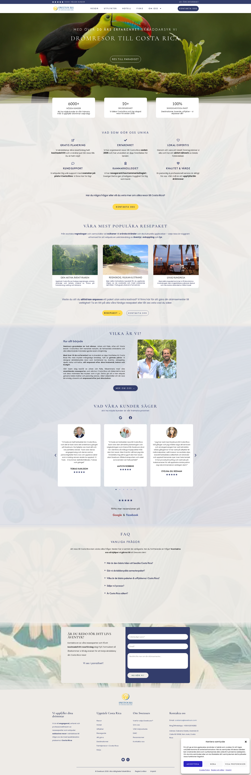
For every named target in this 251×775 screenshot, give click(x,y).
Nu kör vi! (138, 675)
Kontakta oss (138, 741)
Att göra (100, 737)
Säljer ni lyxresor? (115, 585)
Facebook (132, 515)
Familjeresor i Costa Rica (108, 745)
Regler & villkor (140, 771)
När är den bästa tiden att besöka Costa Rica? (130, 563)
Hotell (126, 8)
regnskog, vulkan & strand (125, 277)
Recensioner (138, 737)
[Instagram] (128, 759)
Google (117, 515)
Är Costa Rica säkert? (117, 593)
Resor (95, 8)
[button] (245, 741)
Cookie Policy (204, 770)
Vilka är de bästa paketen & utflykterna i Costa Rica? (133, 578)
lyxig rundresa (176, 277)
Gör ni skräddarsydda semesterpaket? (126, 570)
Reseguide (101, 733)
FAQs (99, 750)
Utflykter (110, 8)
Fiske (140, 8)
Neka (213, 764)
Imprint (229, 770)
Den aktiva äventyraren (75, 277)
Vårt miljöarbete (140, 729)
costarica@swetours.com (186, 720)
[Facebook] (123, 759)
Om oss (153, 8)
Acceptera (193, 764)
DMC (135, 733)
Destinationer (103, 741)
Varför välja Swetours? (143, 720)
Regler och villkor (217, 770)
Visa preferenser (235, 764)
